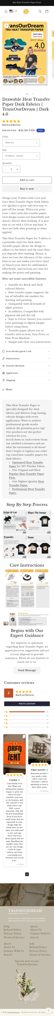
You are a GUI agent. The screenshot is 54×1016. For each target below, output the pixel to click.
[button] (6, 11)
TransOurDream (13, 1012)
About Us (36, 929)
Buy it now (27, 188)
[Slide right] (33, 94)
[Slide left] (21, 94)
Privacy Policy (12, 933)
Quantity (7, 163)
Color (5, 137)
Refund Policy (12, 929)
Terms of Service (14, 937)
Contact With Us (40, 933)
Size (4, 150)
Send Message (27, 670)
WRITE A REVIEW (27, 704)
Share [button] (9, 389)
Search (34, 937)
